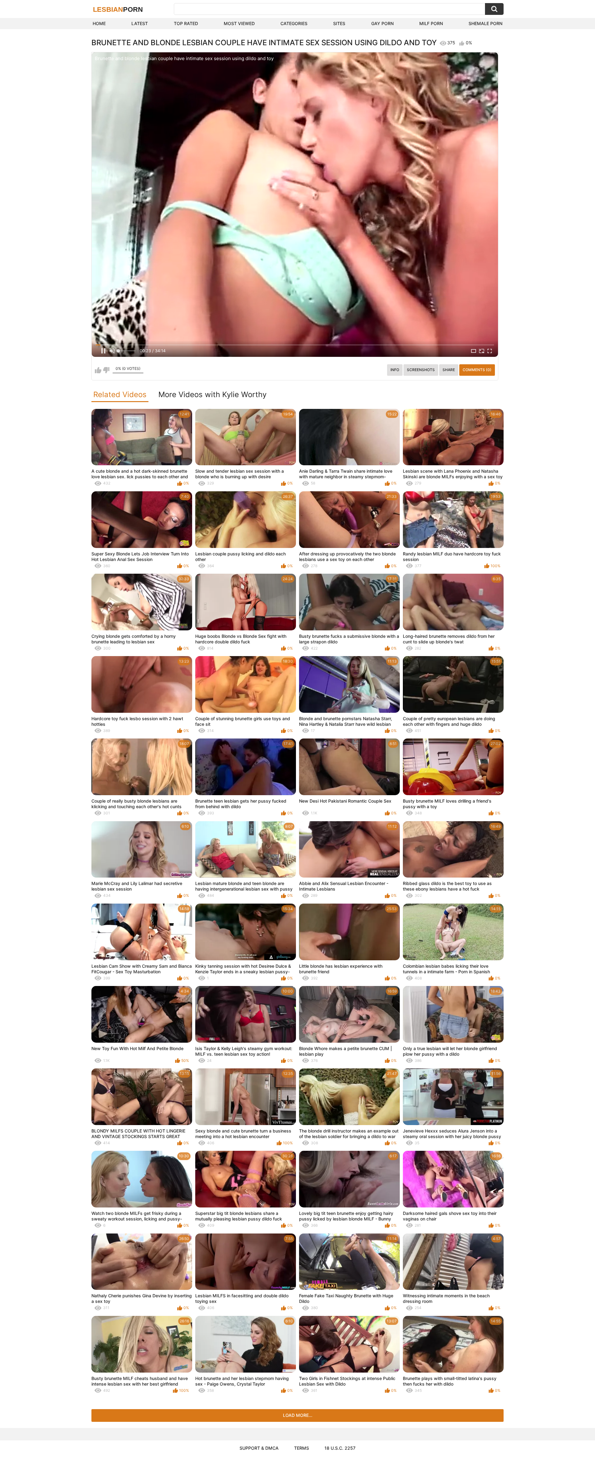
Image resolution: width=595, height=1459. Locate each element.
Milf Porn (431, 23)
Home (99, 23)
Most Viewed (239, 23)
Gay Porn (382, 23)
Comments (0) (477, 369)
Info (394, 369)
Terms (301, 1448)
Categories (293, 23)
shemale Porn (485, 23)
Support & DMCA (259, 1448)
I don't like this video (106, 370)
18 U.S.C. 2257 (339, 1448)
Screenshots (421, 369)
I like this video (98, 370)
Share (449, 369)
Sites (339, 23)
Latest (139, 23)
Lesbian (118, 9)
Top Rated (186, 23)
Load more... (297, 1415)
